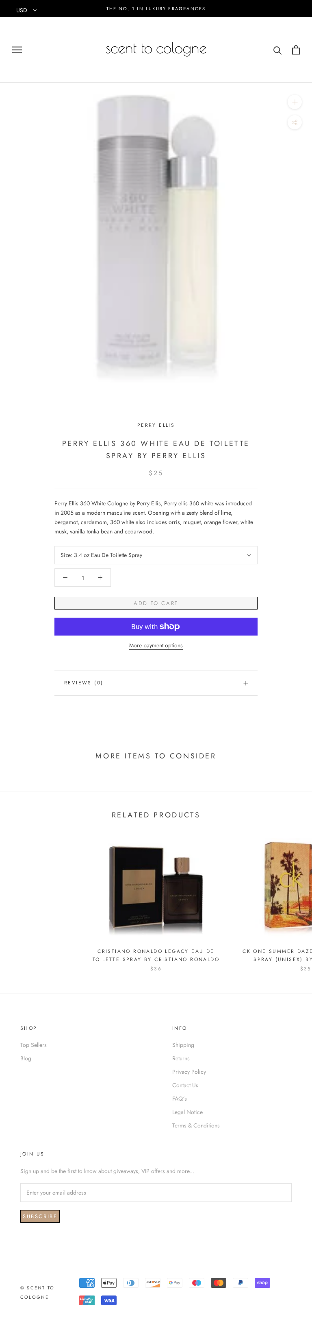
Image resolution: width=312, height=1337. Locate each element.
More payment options (156, 645)
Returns (181, 1058)
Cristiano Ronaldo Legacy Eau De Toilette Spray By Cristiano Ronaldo (156, 955)
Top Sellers (33, 1045)
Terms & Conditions (196, 1125)
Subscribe (40, 1216)
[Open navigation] (17, 49)
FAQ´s (179, 1099)
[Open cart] (296, 50)
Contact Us (185, 1085)
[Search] (277, 50)
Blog (25, 1058)
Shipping (183, 1045)
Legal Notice (187, 1112)
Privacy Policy (189, 1072)
